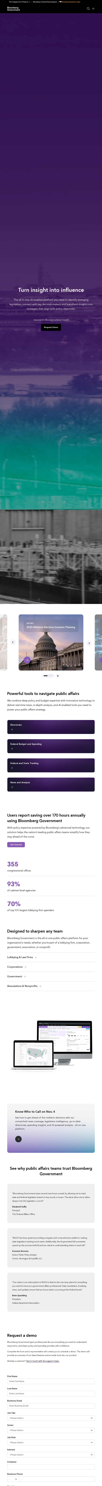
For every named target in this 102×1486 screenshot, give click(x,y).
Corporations (15, 967)
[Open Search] (88, 8)
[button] (20, 2)
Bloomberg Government (14, 8)
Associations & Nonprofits (22, 986)
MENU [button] (93, 8)
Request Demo (51, 327)
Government (15, 976)
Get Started (16, 844)
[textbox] (57, 1479)
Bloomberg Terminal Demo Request (45, 2)
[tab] (50, 675)
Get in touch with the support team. (42, 1361)
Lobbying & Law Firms (20, 957)
